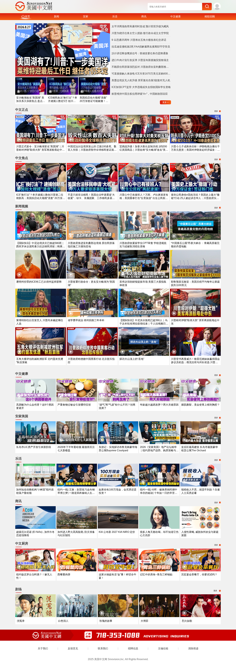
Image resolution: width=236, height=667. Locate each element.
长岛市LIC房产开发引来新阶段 (33, 447)
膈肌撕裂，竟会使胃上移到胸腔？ (200, 404)
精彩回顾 (210, 16)
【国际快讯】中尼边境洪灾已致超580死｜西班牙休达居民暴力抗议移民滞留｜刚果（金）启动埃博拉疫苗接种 (40, 246)
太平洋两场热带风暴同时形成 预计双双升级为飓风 (140, 26)
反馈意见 (73, 648)
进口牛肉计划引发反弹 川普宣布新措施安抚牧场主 (140, 60)
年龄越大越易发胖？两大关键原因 (159, 404)
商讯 (143, 16)
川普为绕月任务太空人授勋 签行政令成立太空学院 (140, 33)
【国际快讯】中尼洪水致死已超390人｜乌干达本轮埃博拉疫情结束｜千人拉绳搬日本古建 (143, 323)
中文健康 (175, 16)
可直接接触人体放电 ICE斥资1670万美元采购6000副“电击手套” (141, 73)
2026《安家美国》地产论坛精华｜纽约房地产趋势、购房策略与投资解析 (159, 450)
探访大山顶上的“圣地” (131, 359)
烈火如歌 (187, 620)
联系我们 (103, 648)
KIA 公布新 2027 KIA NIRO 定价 (117, 532)
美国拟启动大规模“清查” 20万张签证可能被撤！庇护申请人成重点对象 (94, 101)
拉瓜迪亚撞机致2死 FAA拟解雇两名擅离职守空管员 (141, 46)
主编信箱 (163, 648)
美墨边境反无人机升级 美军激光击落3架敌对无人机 (141, 80)
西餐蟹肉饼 (63, 574)
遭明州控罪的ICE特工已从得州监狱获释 (39, 281)
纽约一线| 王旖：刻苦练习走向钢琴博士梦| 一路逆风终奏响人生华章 (76, 493)
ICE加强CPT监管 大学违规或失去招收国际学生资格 (141, 87)
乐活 (114, 16)
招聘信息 (133, 648)
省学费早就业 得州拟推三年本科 (86, 320)
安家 (85, 16)
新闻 (56, 16)
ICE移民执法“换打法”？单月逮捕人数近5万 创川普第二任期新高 (62, 101)
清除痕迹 (193, 648)
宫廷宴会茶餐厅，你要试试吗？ (199, 574)
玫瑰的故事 (105, 620)
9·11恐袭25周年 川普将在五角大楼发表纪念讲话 (139, 40)
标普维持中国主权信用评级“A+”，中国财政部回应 (140, 93)
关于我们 (43, 648)
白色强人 (63, 620)
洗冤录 (21, 620)
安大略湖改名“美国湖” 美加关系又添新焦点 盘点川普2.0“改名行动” (30, 101)
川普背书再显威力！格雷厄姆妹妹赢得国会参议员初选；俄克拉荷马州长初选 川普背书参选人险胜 (195, 362)
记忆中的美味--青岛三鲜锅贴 (156, 574)
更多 (165, 102)
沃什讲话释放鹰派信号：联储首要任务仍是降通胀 (140, 53)
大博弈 (144, 620)
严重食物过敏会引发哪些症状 (74, 404)
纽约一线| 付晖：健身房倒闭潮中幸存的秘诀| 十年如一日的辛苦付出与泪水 (158, 493)
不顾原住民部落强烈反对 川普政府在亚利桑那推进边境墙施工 (141, 66)
